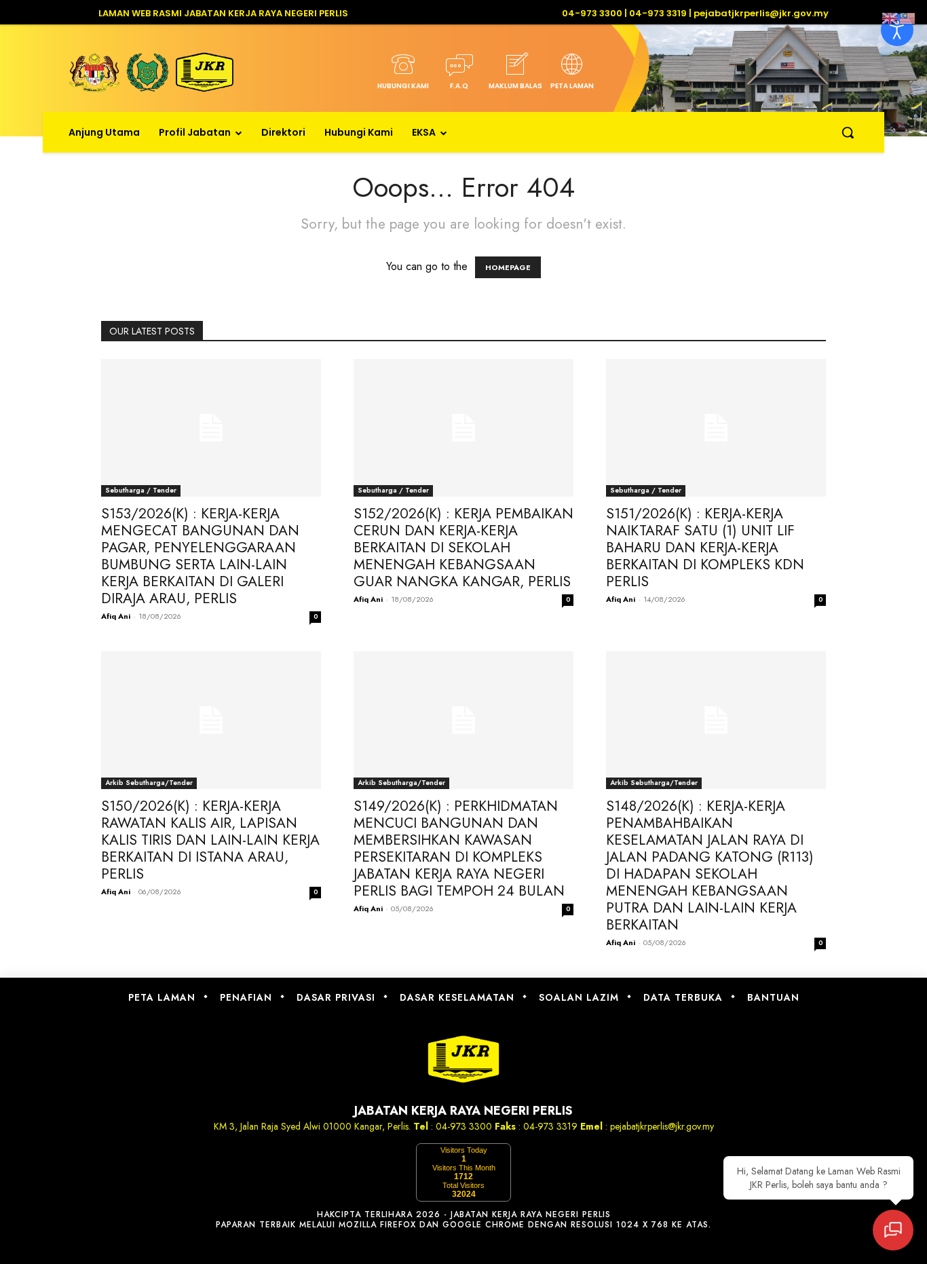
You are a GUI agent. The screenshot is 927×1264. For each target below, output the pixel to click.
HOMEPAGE (508, 267)
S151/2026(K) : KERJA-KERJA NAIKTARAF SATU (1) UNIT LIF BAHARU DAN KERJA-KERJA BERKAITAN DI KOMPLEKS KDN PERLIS (705, 547)
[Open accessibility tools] (897, 30)
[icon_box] (403, 75)
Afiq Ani (115, 616)
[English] (890, 17)
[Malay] (908, 17)
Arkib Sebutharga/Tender (149, 783)
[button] (847, 132)
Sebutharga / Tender (140, 490)
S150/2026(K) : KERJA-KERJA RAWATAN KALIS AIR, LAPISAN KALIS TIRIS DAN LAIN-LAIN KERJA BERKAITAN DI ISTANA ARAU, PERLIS (210, 840)
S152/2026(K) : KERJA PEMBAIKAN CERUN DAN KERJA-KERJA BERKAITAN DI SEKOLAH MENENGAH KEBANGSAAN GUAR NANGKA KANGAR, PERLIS (463, 547)
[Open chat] (893, 1230)
